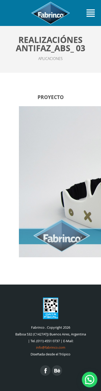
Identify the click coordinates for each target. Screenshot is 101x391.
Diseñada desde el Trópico (50, 354)
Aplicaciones (50, 58)
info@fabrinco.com (50, 347)
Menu (90, 13)
